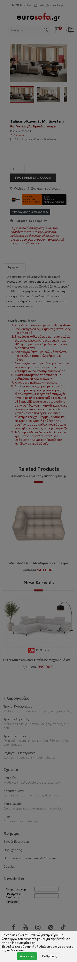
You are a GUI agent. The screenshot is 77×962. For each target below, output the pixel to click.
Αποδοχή (27, 956)
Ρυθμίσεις (49, 956)
